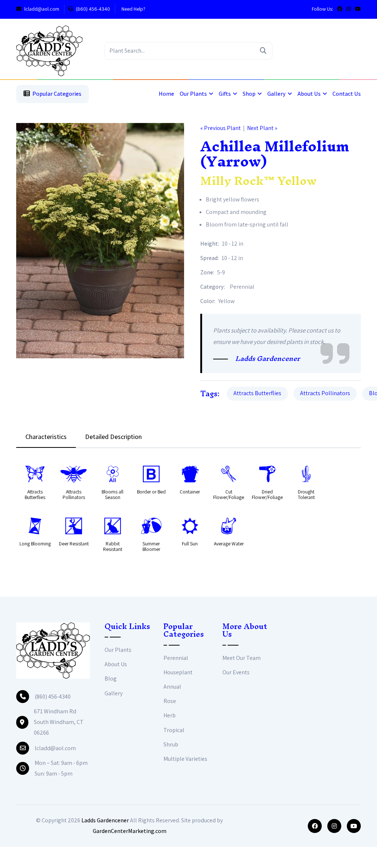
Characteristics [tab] (46, 436)
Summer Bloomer (151, 546)
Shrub (170, 744)
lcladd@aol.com (41, 9)
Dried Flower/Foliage (267, 494)
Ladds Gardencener (105, 820)
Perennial (242, 287)
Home (166, 94)
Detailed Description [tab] (113, 436)
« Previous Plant (220, 128)
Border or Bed (151, 492)
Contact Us (346, 94)
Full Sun (190, 543)
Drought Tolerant (306, 494)
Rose (169, 701)
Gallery (276, 94)
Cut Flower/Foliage (228, 494)
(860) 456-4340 (92, 9)
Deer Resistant (74, 543)
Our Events (236, 672)
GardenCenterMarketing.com (129, 831)
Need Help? (132, 9)
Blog (111, 678)
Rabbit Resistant (112, 546)
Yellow (226, 301)
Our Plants (193, 94)
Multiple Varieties (185, 759)
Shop (249, 94)
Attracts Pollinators (325, 393)
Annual (172, 686)
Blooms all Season (112, 494)
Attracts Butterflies (257, 393)
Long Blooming (35, 543)
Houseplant (178, 672)
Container (190, 492)
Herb (169, 715)
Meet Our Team (241, 658)
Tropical (173, 730)
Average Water (229, 543)
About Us (309, 94)
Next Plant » (262, 128)
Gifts (225, 94)
